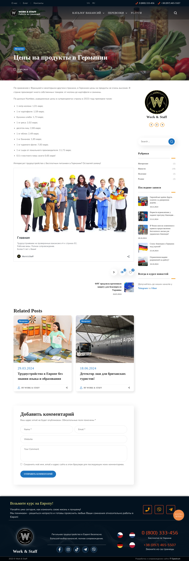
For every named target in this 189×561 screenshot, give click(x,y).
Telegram (143, 288)
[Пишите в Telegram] (170, 509)
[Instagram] (68, 549)
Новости (156, 169)
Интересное (19, 49)
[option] (42, 356)
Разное (156, 179)
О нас (14, 3)
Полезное (156, 174)
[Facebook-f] (59, 549)
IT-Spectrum (175, 558)
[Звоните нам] (147, 509)
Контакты (38, 3)
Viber (154, 288)
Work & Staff (32, 388)
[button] (175, 13)
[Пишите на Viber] (159, 509)
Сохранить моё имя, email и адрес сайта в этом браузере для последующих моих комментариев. (74, 464)
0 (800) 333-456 (160, 532)
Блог (25, 3)
